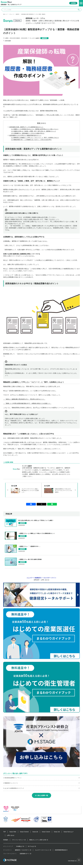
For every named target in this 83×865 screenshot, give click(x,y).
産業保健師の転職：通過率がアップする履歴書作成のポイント (25, 127)
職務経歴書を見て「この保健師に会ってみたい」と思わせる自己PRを (31, 139)
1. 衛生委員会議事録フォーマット (12, 777)
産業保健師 (8, 40)
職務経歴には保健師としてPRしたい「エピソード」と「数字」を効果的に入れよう (35, 137)
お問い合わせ (10, 835)
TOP (4, 831)
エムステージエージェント (42, 850)
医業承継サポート (25, 853)
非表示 (43, 123)
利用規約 (5, 839)
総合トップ (5, 14)
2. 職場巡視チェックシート (10, 783)
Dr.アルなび (31, 846)
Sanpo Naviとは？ (69, 831)
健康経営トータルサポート (22, 850)
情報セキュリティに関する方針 (37, 839)
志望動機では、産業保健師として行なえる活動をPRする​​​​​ (27, 133)
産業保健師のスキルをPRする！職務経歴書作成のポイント (24, 135)
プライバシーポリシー (18, 839)
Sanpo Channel (24, 831)
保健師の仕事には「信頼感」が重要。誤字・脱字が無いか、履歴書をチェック (33, 131)
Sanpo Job (57, 831)
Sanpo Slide (12, 831)
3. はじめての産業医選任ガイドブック (13, 788)
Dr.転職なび (19, 846)
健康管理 (17, 14)
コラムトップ (11, 14)
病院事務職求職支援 (60, 850)
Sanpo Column (46, 831)
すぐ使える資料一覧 (41, 795)
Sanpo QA (35, 831)
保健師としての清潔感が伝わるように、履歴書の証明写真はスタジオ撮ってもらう (34, 129)
